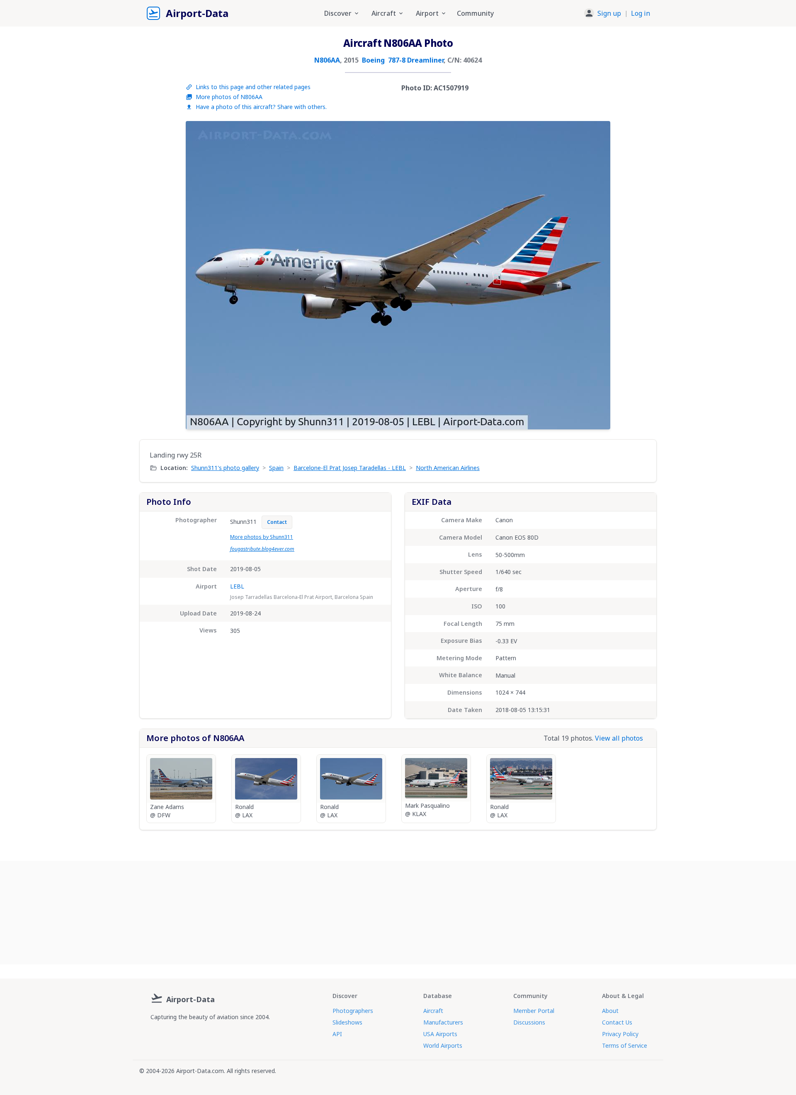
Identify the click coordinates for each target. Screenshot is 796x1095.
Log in (640, 13)
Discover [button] (338, 13)
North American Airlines (448, 468)
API (337, 1034)
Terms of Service (624, 1045)
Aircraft (433, 1011)
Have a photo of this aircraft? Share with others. (261, 107)
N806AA (327, 60)
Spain (276, 468)
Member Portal (533, 1011)
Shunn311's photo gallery (225, 468)
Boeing (373, 60)
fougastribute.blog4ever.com (262, 548)
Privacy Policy (620, 1034)
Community (475, 13)
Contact (277, 522)
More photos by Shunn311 (261, 536)
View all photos (619, 738)
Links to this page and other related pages (253, 87)
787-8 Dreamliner (416, 60)
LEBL (237, 586)
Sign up (609, 13)
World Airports (442, 1045)
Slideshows (347, 1022)
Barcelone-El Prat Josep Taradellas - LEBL (350, 468)
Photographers (352, 1011)
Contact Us (617, 1022)
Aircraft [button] (383, 13)
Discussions (529, 1022)
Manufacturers (443, 1022)
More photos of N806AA (229, 97)
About (610, 1011)
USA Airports (440, 1034)
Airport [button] (427, 13)
